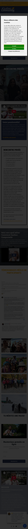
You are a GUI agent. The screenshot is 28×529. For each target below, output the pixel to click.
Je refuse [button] (14, 48)
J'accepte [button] (14, 45)
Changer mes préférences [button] (14, 51)
